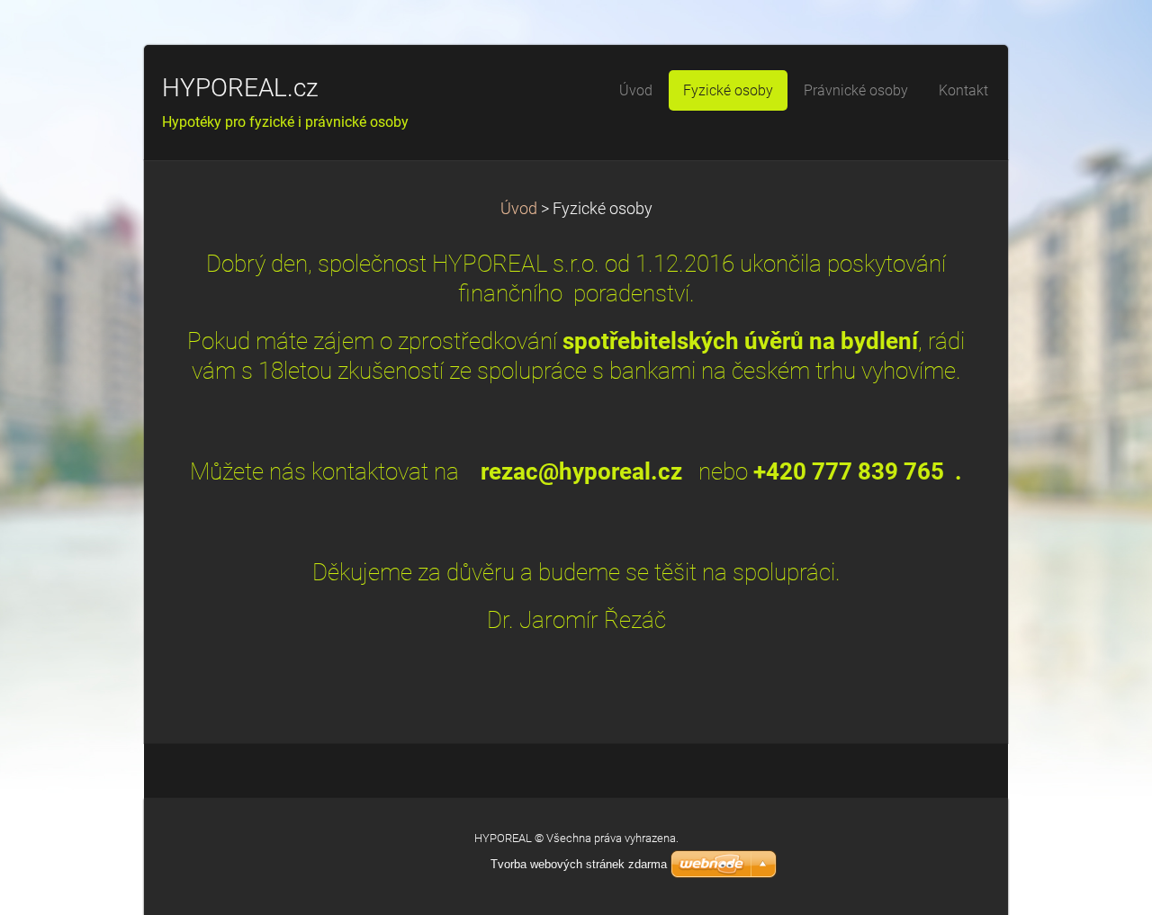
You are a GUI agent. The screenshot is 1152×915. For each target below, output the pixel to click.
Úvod (518, 209)
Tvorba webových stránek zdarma (578, 864)
